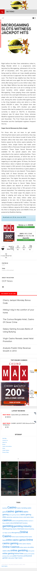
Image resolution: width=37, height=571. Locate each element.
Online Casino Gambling (18, 536)
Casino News (30, 517)
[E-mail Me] (3, 287)
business (4, 508)
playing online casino (7, 556)
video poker (11, 558)
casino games (14, 511)
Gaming (4, 529)
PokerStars (20, 556)
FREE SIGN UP (26, 226)
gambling (7, 525)
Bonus (3, 444)
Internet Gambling (29, 529)
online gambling (19, 550)
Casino (4, 270)
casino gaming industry (14, 514)
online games (31, 550)
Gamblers (25, 523)
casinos (7, 520)
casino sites (9, 523)
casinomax (9, 517)
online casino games (16, 540)
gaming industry (12, 529)
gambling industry (22, 526)
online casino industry (25, 543)
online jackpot (10, 270)
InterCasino (20, 529)
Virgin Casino (18, 558)
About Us (4, 442)
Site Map (4, 438)
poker (15, 556)
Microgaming (15, 532)
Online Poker (19, 553)
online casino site (25, 547)
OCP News (7, 281)
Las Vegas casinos (6, 532)
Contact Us (5, 440)
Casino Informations (7, 446)
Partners (4, 566)
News (3, 448)
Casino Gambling (22, 508)
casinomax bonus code (19, 517)
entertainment (17, 523)
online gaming (8, 553)
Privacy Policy (5, 452)
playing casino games (29, 553)
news (3, 265)
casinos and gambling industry (20, 520)
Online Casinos (5, 450)
